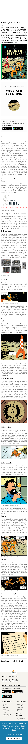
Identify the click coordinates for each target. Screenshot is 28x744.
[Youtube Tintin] (13, 680)
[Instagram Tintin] (6, 680)
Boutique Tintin (20, 706)
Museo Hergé (20, 704)
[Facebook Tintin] (3, 680)
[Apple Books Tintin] (17, 692)
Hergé (4, 709)
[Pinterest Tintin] (16, 680)
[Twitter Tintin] (9, 680)
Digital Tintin (20, 707)
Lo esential (5, 704)
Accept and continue (14, 738)
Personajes (5, 707)
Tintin (7, 714)
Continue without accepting (14, 734)
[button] (23, 99)
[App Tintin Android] (7, 697)
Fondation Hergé (7, 715)
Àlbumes (5, 706)
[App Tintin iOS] (7, 692)
